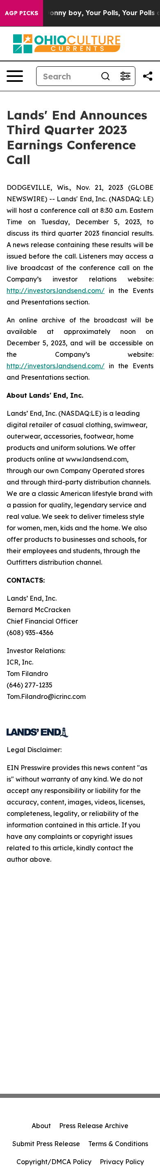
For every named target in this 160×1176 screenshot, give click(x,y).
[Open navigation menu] (15, 76)
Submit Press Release (46, 1144)
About (41, 1126)
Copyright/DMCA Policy (53, 1162)
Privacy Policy (122, 1162)
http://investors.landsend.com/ (56, 290)
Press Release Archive (93, 1126)
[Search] (105, 76)
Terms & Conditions (118, 1144)
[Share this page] (147, 76)
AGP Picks (21, 13)
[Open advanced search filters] (125, 76)
